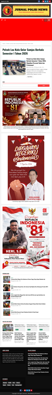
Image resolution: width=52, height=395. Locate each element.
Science (18, 382)
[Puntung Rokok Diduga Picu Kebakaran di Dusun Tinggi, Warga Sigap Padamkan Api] (8, 327)
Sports (4, 385)
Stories (8, 385)
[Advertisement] (26, 31)
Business (5, 382)
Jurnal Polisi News (30, 67)
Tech (13, 385)
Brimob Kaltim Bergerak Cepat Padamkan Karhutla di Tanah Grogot (6, 312)
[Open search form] (42, 20)
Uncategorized (18, 385)
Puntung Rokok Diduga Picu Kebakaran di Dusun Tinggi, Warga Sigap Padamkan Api (6, 279)
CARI (44, 85)
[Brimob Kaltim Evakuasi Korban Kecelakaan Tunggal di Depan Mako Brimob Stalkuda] (44, 327)
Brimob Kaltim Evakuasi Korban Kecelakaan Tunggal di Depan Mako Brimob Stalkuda (6, 304)
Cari (4, 82)
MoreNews (30, 393)
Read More (30, 77)
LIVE (49, 20)
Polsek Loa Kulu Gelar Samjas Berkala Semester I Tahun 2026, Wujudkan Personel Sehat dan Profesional (14, 67)
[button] (2, 20)
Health (9, 382)
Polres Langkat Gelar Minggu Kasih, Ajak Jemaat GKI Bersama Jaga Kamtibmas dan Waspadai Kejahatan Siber (6, 295)
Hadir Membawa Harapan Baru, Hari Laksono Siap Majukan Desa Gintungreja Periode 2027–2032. (6, 287)
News (5, 73)
